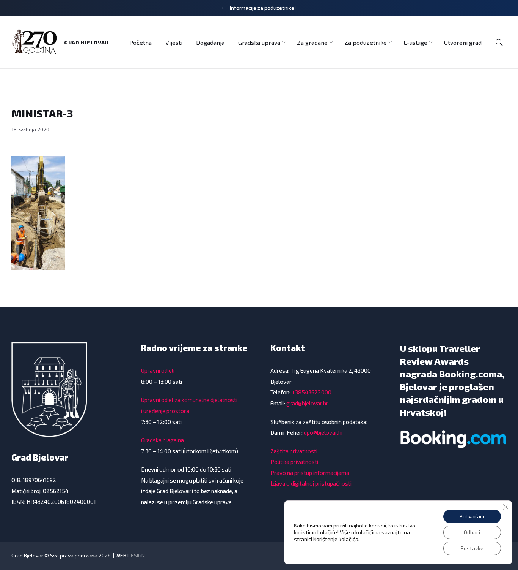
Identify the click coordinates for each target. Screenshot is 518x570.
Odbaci (472, 532)
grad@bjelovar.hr (307, 403)
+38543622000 (311, 392)
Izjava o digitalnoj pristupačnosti (311, 483)
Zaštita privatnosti (293, 451)
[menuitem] (140, 42)
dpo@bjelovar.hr (324, 432)
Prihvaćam (472, 516)
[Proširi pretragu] (499, 42)
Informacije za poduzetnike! (263, 8)
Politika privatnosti (294, 461)
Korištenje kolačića (335, 539)
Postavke (472, 548)
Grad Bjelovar (86, 42)
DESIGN (136, 555)
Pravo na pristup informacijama (309, 472)
